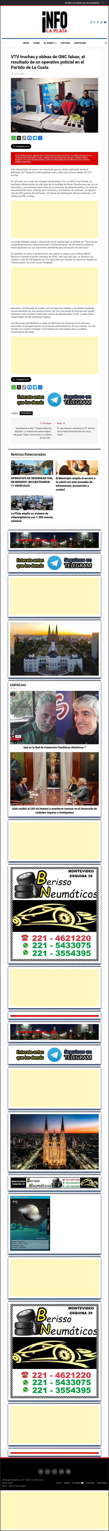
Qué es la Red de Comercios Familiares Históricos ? (54, 747)
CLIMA (36, 43)
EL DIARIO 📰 (50, 43)
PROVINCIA (26, 413)
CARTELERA (80, 43)
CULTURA (65, 43)
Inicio (26, 43)
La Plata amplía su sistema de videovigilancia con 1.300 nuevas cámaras (32, 517)
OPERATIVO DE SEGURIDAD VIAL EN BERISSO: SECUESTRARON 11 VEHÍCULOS (32, 482)
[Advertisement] (54, 596)
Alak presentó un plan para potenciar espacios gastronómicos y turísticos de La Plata (78, 3)
